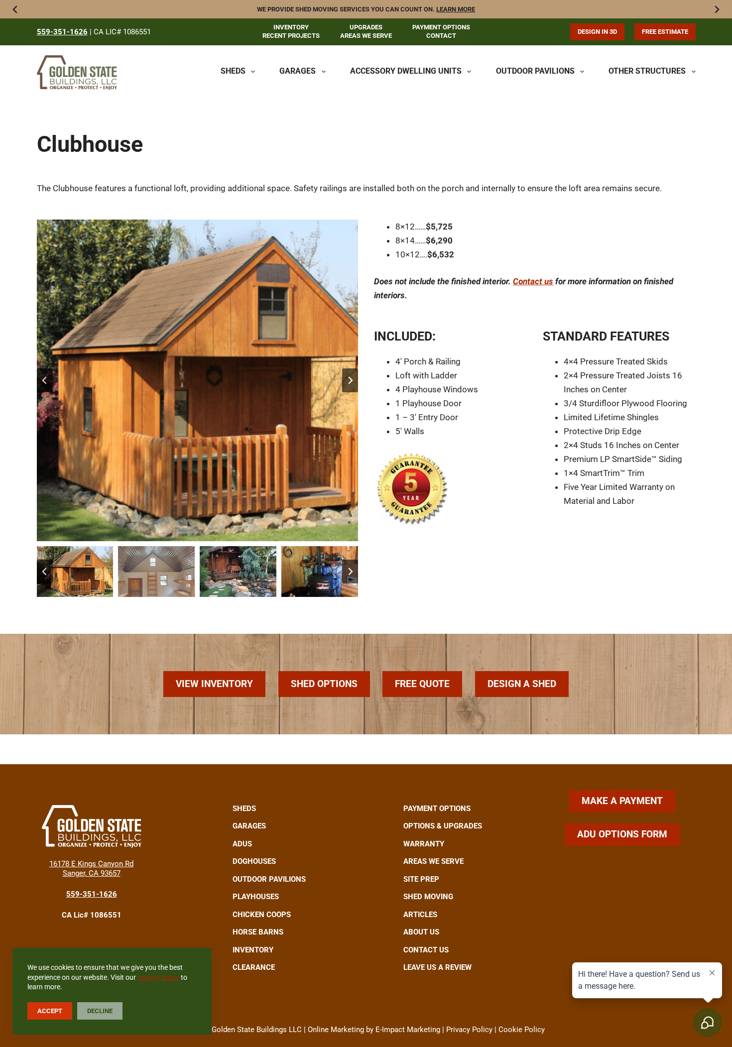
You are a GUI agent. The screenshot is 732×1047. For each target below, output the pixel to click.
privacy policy (158, 977)
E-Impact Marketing (407, 1029)
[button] (198, 380)
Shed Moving (428, 896)
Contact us (533, 281)
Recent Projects (291, 35)
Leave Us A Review (437, 967)
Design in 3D (597, 31)
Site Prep (421, 879)
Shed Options (324, 684)
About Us (421, 932)
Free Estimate (665, 31)
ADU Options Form (622, 834)
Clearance (254, 967)
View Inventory (214, 684)
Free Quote (422, 684)
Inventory (291, 27)
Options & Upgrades (442, 825)
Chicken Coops (262, 914)
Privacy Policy (469, 1029)
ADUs (242, 843)
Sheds (233, 71)
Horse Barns (258, 932)
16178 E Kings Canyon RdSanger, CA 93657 (91, 868)
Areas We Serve (366, 35)
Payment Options (441, 27)
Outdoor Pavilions (535, 71)
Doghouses (254, 861)
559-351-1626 (62, 31)
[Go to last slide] (45, 380)
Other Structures (647, 71)
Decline (100, 1011)
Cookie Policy (521, 1029)
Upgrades (366, 27)
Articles (420, 914)
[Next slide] (350, 380)
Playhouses (256, 896)
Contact (441, 35)
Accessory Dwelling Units (406, 71)
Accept (49, 1011)
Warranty (423, 843)
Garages (297, 71)
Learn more (455, 9)
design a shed (522, 684)
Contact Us (426, 949)
